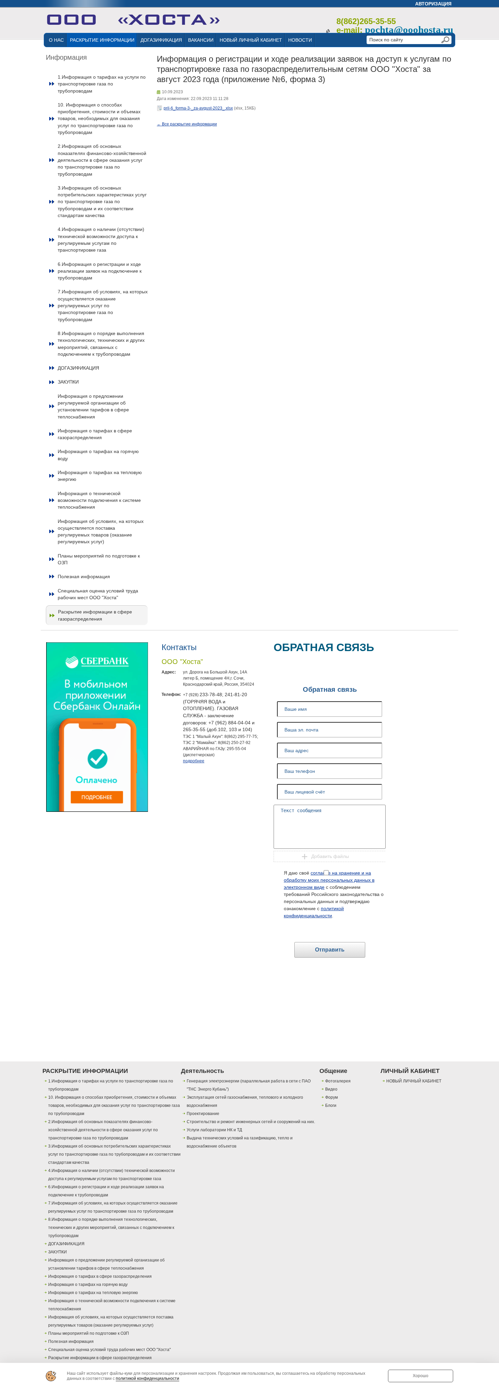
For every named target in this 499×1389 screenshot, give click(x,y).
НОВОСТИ (300, 40)
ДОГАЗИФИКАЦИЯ (161, 40)
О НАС (56, 40)
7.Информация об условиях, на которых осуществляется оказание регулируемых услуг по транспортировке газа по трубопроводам (103, 305)
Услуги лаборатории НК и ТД (214, 1130)
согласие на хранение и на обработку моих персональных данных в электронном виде (329, 880)
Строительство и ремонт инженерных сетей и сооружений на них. (251, 1121)
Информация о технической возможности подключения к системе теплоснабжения (99, 500)
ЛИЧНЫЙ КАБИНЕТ (410, 1071)
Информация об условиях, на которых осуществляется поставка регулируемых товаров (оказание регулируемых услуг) (101, 532)
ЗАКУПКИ (68, 382)
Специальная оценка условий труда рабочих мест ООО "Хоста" (98, 594)
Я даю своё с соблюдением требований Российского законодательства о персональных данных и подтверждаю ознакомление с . (334, 894)
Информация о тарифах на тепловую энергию (100, 476)
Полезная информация (84, 576)
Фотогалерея (338, 1081)
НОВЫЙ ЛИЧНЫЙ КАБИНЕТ (251, 40)
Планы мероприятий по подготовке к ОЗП (99, 559)
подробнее (193, 761)
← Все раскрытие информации (187, 124)
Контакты (179, 647)
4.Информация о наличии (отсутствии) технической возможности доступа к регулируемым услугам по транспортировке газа (101, 240)
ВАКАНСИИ (201, 40)
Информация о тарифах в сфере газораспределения (95, 434)
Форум (331, 1097)
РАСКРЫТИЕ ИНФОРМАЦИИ (102, 40)
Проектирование (203, 1113)
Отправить (330, 950)
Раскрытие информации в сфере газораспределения (95, 615)
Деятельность (202, 1071)
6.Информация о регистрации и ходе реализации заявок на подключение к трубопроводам (100, 271)
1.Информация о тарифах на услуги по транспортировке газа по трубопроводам (102, 84)
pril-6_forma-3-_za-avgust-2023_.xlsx (198, 108)
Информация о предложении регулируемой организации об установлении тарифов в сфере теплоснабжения (93, 406)
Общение (333, 1071)
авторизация (433, 4)
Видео (331, 1089)
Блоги (330, 1105)
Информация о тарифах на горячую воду (98, 455)
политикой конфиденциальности (147, 1378)
